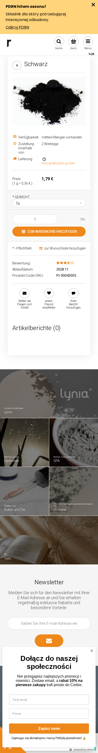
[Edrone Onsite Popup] (49, 376)
